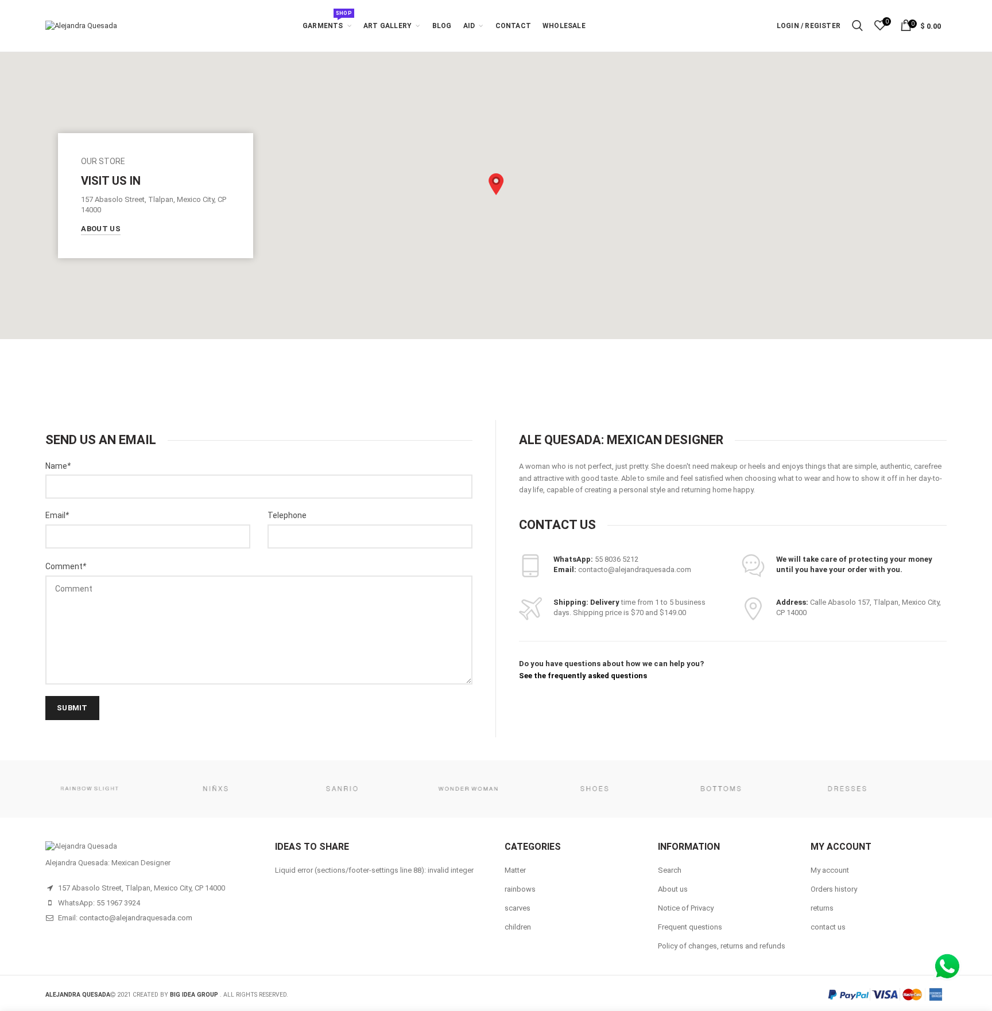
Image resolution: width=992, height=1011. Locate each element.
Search (669, 870)
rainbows (520, 889)
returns (822, 908)
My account (830, 870)
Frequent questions (690, 927)
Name (58, 465)
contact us (828, 927)
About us (673, 889)
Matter (515, 870)
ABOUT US (100, 228)
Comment (65, 566)
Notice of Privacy (686, 908)
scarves (517, 908)
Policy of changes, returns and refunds (721, 946)
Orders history (834, 889)
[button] (496, 184)
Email (57, 515)
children (518, 927)
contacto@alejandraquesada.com (135, 917)
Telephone (287, 515)
